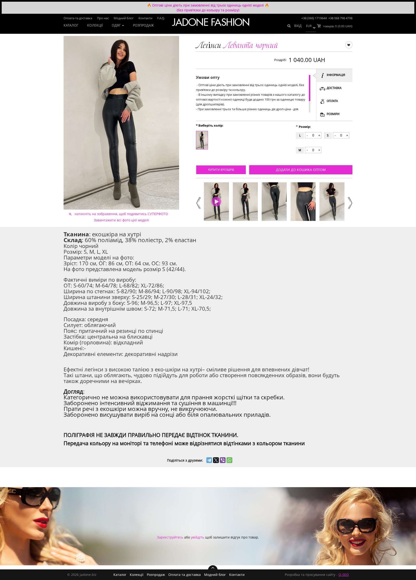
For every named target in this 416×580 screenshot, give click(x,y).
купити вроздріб (221, 170)
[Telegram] (209, 460)
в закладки (348, 44)
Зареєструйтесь (170, 537)
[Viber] (223, 460)
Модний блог (124, 18)
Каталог (71, 25)
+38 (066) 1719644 (314, 18)
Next (349, 202)
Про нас (103, 18)
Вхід (298, 25)
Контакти (145, 18)
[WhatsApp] (229, 460)
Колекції (95, 25)
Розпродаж (143, 25)
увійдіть (197, 537)
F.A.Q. (161, 18)
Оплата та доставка (78, 18)
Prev (198, 202)
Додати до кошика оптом (301, 169)
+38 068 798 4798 (340, 18)
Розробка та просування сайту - (317, 575)
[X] (216, 460)
